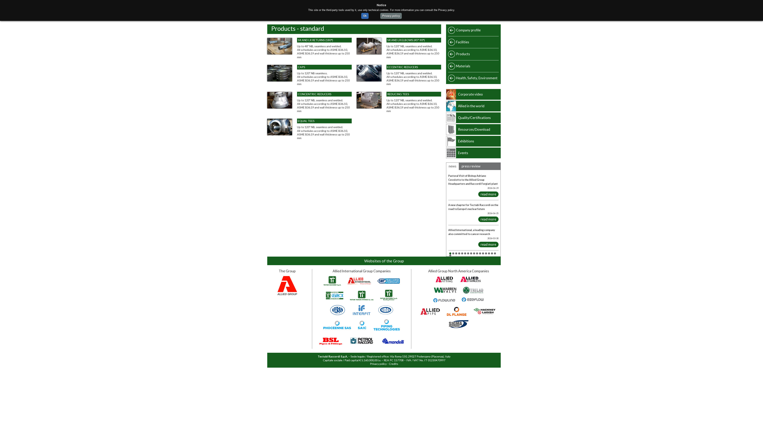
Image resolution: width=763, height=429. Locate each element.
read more (488, 194)
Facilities (462, 42)
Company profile (468, 30)
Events (463, 153)
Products (463, 54)
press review (471, 166)
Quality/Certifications (474, 118)
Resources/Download (474, 129)
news (452, 166)
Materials (463, 66)
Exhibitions (466, 141)
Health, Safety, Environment (477, 78)
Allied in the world (471, 106)
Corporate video (470, 94)
